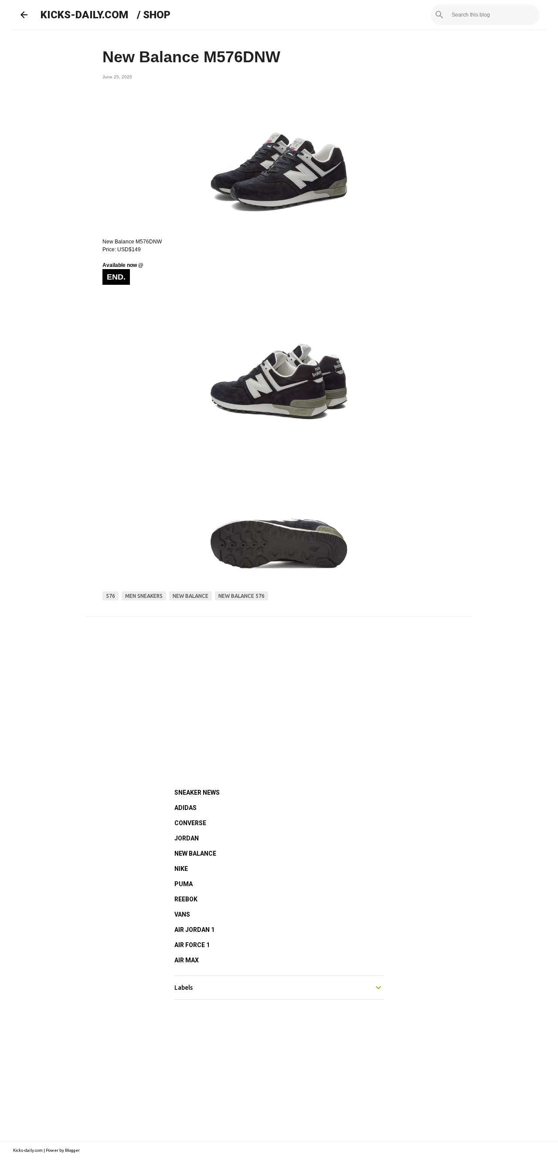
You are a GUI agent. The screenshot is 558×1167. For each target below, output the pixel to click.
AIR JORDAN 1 (194, 929)
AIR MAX (186, 960)
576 (110, 596)
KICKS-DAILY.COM (84, 15)
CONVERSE (190, 823)
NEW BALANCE (195, 853)
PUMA (183, 883)
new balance (190, 596)
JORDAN (186, 838)
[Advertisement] (279, 691)
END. (116, 277)
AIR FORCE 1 (192, 944)
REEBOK (185, 899)
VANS (182, 914)
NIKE (181, 868)
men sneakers (144, 596)
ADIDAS (185, 807)
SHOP (156, 15)
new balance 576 (241, 596)
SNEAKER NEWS (197, 792)
